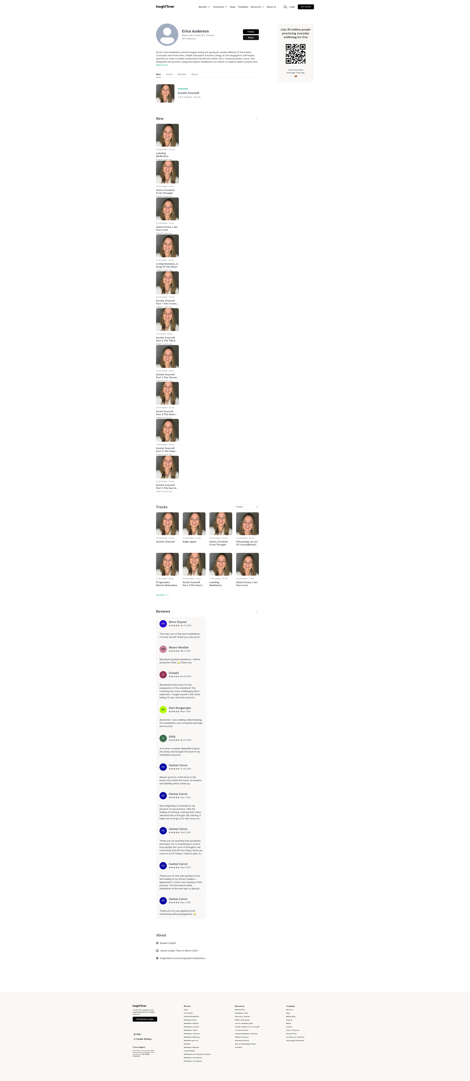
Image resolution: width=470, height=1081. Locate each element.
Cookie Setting (143, 1039)
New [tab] (158, 74)
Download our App (145, 1019)
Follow (251, 31)
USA (138, 1034)
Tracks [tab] (169, 74)
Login (292, 7)
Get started (306, 7)
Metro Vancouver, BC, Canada (198, 35)
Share (251, 37)
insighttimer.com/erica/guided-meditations (182, 958)
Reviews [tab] (182, 74)
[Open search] (285, 6)
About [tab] (194, 74)
